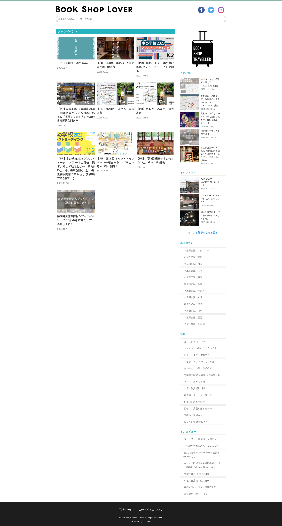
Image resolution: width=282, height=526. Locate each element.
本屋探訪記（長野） (194, 317)
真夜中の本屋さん (193, 415)
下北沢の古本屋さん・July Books (201, 445)
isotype (147, 521)
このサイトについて (151, 509)
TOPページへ (127, 509)
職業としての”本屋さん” (196, 421)
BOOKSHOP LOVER (135, 517)
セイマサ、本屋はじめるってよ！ (201, 348)
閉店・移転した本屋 (194, 324)
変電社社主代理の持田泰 (196, 473)
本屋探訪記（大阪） (194, 270)
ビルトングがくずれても (197, 354)
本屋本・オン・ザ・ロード (198, 395)
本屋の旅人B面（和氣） (196, 388)
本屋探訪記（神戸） (194, 297)
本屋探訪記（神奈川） (195, 290)
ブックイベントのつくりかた (199, 361)
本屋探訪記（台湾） (194, 263)
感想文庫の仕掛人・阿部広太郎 (200, 487)
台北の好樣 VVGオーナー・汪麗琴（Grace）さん (200, 454)
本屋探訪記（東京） (194, 277)
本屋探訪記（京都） (194, 257)
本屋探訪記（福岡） (194, 304)
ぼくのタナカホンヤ (194, 341)
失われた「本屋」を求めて (198, 368)
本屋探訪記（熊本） (194, 283)
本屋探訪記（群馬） (194, 310)
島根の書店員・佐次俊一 (196, 480)
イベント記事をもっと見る (203, 232)
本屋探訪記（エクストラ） (198, 250)
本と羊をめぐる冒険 (194, 381)
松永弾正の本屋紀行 (194, 401)
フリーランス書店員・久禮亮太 (200, 439)
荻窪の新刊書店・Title (195, 493)
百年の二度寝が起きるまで (198, 408)
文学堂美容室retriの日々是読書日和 (202, 374)
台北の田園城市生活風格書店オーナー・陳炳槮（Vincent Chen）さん (201, 465)
